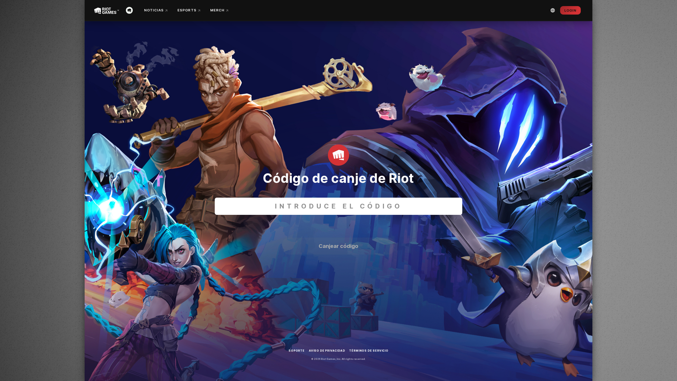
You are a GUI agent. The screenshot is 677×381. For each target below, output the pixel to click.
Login (570, 10)
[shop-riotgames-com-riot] (130, 10)
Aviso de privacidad (327, 350)
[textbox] (338, 206)
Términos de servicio (368, 350)
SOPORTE (297, 350)
